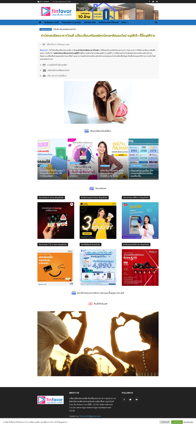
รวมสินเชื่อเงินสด (75, 163)
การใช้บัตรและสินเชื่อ (136, 165)
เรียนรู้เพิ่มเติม (188, 422)
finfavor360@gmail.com (90, 416)
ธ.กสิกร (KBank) (105, 165)
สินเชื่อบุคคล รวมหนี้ (51, 22)
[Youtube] (157, 1)
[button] (156, 22)
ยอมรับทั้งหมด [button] (177, 422)
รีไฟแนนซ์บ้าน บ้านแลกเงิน (71, 22)
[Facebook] (149, 1)
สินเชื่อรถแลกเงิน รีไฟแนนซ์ (109, 22)
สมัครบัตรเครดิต (90, 22)
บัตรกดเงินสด (43, 165)
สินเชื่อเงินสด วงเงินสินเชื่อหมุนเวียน (66, 29)
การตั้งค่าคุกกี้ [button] (165, 422)
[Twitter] (153, 1)
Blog (124, 22)
